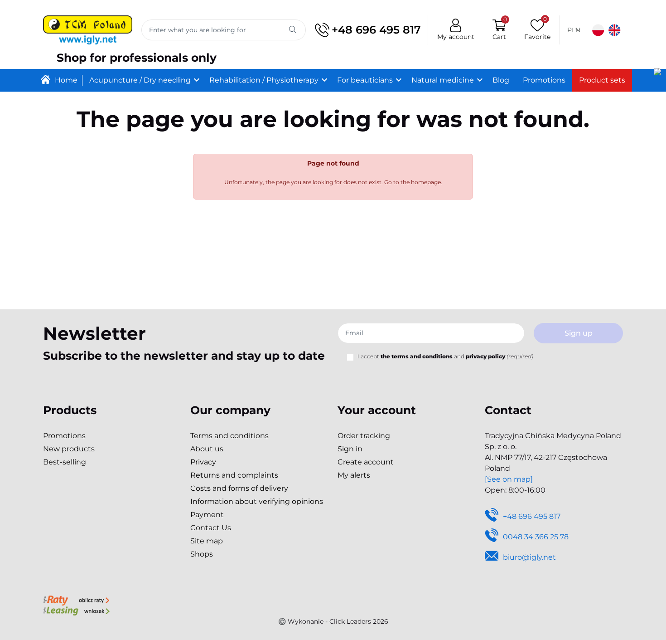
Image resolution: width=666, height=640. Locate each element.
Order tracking (364, 435)
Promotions (64, 435)
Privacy (203, 462)
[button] (499, 30)
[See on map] (509, 479)
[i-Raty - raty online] (76, 600)
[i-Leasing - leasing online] (76, 610)
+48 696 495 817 (376, 29)
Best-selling (64, 462)
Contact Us (210, 527)
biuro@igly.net (529, 557)
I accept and (445, 356)
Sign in (350, 449)
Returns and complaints (234, 475)
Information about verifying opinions (256, 501)
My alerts (354, 475)
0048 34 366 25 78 (536, 537)
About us (206, 449)
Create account (366, 462)
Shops (201, 554)
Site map (206, 541)
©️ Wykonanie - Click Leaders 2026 (333, 621)
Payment (207, 514)
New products (69, 449)
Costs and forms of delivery (239, 488)
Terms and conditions (229, 435)
